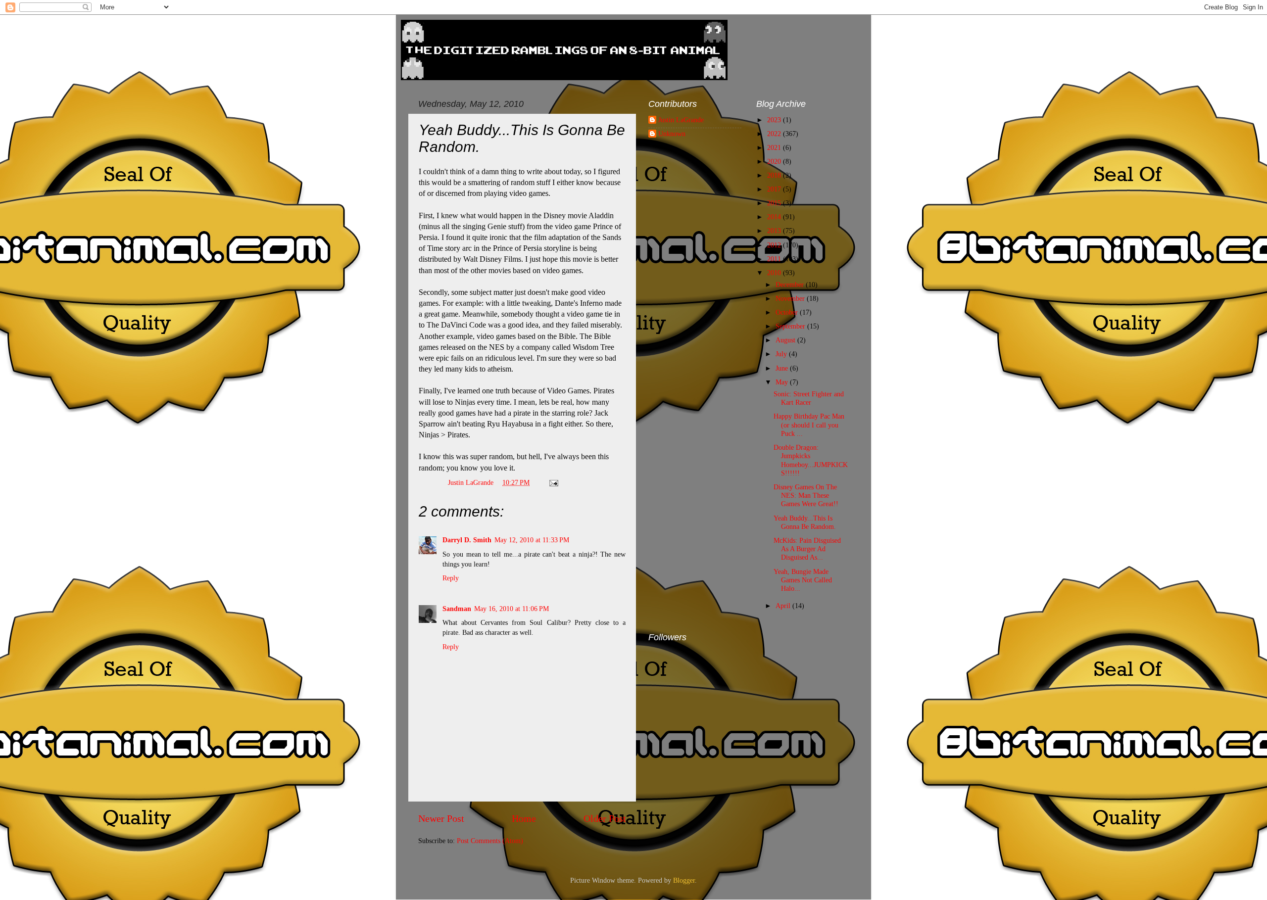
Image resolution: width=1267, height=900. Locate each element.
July (782, 354)
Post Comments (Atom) (490, 841)
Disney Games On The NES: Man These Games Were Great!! (806, 495)
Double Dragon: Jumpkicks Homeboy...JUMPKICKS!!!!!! (811, 460)
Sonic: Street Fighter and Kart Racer (809, 398)
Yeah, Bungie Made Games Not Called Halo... (803, 580)
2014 (775, 217)
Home (524, 818)
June (783, 368)
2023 (775, 120)
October (788, 312)
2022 (775, 134)
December (791, 284)
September (791, 326)
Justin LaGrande (681, 120)
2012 (775, 245)
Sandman (456, 609)
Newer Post (441, 818)
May (783, 382)
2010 (775, 273)
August (786, 340)
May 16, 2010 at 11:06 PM (511, 609)
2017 (775, 189)
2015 (775, 203)
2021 (775, 147)
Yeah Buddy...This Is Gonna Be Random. (805, 522)
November (791, 298)
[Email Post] (553, 482)
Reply (450, 578)
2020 (775, 161)
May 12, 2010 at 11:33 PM (531, 540)
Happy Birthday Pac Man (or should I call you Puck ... (809, 424)
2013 (775, 231)
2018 (775, 175)
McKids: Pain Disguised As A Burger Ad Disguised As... (807, 549)
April (784, 606)
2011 (775, 259)
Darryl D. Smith (466, 540)
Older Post (605, 818)
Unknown (671, 134)
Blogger (684, 880)
